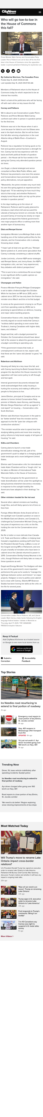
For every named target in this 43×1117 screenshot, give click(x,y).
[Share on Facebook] (8, 71)
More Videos (6, 936)
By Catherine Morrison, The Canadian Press (20, 77)
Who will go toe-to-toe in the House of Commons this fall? (19, 24)
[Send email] (18, 71)
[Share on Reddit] (13, 71)
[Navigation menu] (40, 12)
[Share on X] (3, 71)
